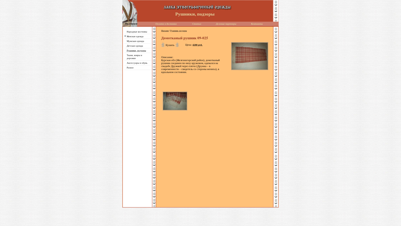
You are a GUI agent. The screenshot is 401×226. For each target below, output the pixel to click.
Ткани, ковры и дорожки (134, 57)
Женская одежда (135, 36)
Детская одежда (135, 45)
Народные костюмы (137, 31)
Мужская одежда (135, 41)
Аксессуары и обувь (137, 62)
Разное (130, 67)
